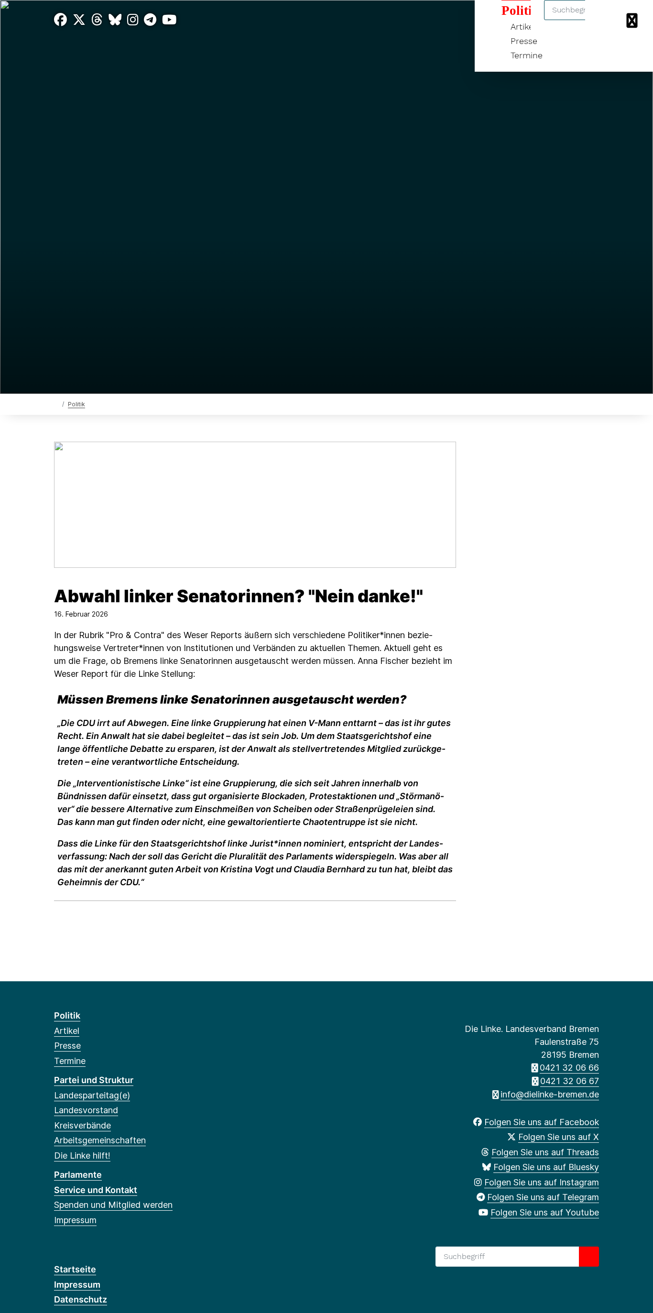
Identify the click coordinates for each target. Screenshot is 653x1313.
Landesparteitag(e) (92, 1095)
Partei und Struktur (93, 1080)
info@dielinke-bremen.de (550, 1094)
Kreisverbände (82, 1125)
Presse (524, 41)
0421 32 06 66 (569, 1068)
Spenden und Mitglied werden (113, 1205)
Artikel (66, 1031)
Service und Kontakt (95, 1190)
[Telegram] (150, 19)
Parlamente (78, 1175)
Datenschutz (80, 1299)
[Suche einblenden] (605, 19)
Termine (527, 55)
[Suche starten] (589, 1257)
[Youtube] (169, 19)
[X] (79, 19)
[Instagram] (133, 19)
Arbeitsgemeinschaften (100, 1140)
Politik (76, 404)
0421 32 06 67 (569, 1081)
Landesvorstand (86, 1110)
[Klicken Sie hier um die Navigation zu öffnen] (633, 19)
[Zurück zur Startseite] (56, 404)
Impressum (75, 1220)
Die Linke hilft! (82, 1155)
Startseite (75, 1269)
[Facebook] (60, 19)
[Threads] (97, 19)
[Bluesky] (115, 19)
